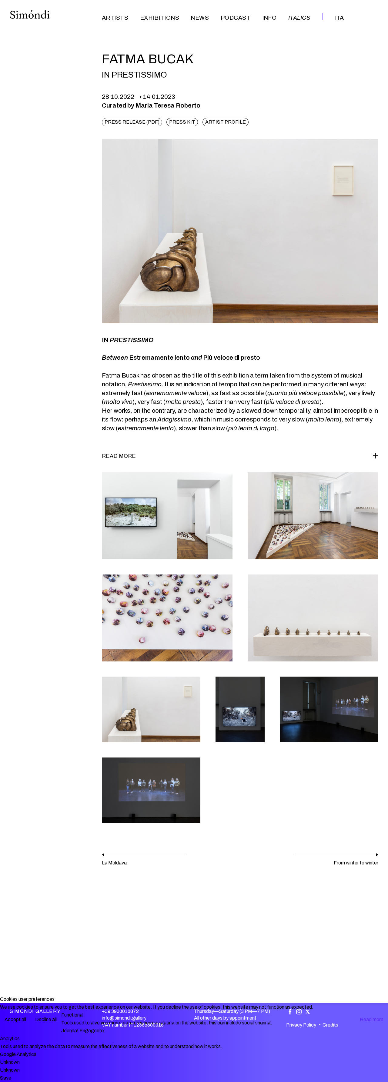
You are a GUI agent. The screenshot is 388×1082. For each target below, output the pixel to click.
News (200, 17)
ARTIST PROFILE (225, 122)
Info (269, 17)
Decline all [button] (46, 1019)
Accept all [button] (15, 1019)
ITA (339, 17)
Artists (115, 17)
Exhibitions (159, 17)
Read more (371, 1019)
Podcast (235, 17)
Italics (299, 17)
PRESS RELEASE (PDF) (132, 122)
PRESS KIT (182, 122)
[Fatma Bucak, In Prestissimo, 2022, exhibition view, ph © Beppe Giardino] (167, 515)
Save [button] (5, 1078)
